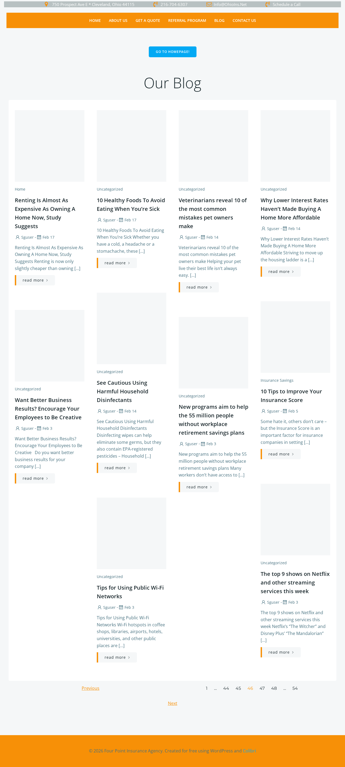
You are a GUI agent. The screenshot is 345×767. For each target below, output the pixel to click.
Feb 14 (212, 237)
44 (226, 688)
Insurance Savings (277, 380)
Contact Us (244, 20)
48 (274, 688)
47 (262, 688)
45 (238, 688)
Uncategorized (110, 189)
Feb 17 (48, 237)
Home (95, 20)
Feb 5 (293, 411)
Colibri (249, 751)
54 (295, 688)
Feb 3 (47, 428)
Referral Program (187, 20)
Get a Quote (148, 20)
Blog (219, 20)
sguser (27, 237)
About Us (118, 20)
